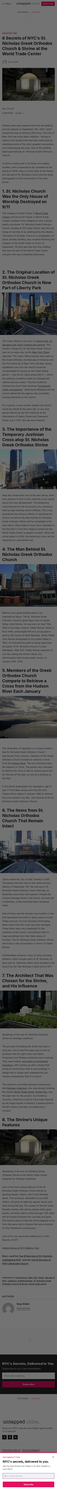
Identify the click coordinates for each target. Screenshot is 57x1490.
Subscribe (28, 1484)
